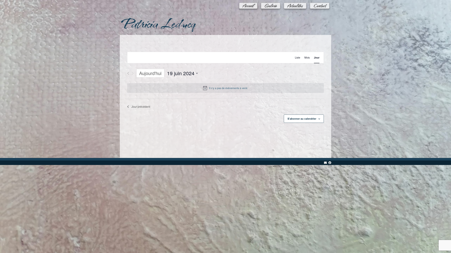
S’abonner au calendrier (302, 118)
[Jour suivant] (133, 73)
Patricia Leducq (157, 23)
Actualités (295, 4)
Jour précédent (140, 107)
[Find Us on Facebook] (329, 163)
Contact (320, 4)
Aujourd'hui (150, 73)
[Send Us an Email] (325, 163)
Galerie (271, 4)
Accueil (248, 4)
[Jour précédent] (128, 73)
